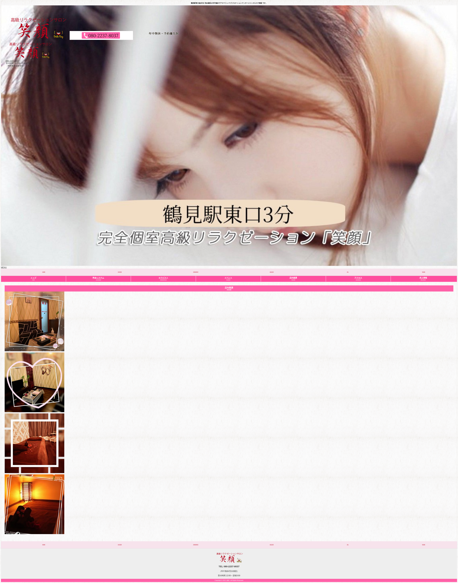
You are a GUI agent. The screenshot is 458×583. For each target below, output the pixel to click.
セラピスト (163, 278)
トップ (33, 278)
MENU (4, 267)
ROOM (423, 272)
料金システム (98, 278)
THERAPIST (195, 272)
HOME (43, 272)
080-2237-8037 (12, 61)
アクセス (358, 278)
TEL (348, 272)
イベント (228, 278)
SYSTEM (120, 272)
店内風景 (293, 278)
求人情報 (423, 278)
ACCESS (272, 272)
